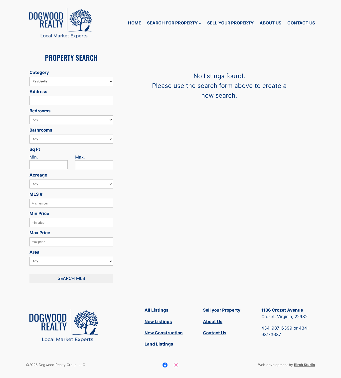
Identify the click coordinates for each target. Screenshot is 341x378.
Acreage (38, 175)
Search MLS (71, 278)
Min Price (39, 213)
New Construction (164, 332)
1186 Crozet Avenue (282, 310)
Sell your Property (221, 310)
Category (39, 72)
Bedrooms (40, 110)
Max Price (39, 232)
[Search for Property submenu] (200, 23)
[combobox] (71, 100)
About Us (212, 321)
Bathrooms (40, 130)
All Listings (157, 310)
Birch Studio (304, 365)
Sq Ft (34, 149)
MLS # (35, 194)
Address (38, 91)
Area (34, 252)
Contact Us (214, 332)
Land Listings (159, 344)
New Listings (158, 321)
